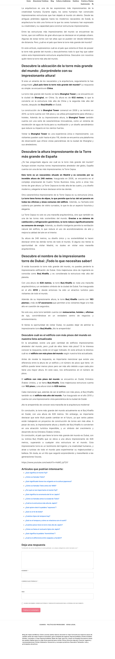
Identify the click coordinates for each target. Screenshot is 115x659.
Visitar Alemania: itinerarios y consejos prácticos (52, 642)
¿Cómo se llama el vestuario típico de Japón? (42, 529)
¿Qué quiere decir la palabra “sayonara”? (40, 507)
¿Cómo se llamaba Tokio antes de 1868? (40, 486)
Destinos (76, 1)
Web (23, 591)
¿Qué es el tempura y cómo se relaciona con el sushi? (45, 520)
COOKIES (42, 624)
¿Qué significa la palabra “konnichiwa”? (40, 533)
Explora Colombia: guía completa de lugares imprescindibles (59, 636)
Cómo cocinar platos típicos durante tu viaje (55, 634)
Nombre (25, 570)
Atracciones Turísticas (40, 1)
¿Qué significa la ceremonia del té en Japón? (42, 494)
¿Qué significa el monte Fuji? (36, 473)
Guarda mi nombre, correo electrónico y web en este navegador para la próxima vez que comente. (54, 603)
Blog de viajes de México (30, 634)
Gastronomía (85, 4)
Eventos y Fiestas (87, 1)
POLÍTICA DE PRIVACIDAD (56, 624)
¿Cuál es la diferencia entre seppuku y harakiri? (43, 538)
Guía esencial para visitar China (55, 640)
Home (29, 1)
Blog (52, 1)
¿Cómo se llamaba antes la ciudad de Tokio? (42, 499)
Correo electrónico (30, 581)
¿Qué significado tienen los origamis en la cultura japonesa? (48, 481)
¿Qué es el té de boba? (34, 512)
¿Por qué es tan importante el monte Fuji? (41, 490)
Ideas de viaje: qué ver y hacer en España (66, 638)
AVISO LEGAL (71, 624)
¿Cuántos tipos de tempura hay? (37, 516)
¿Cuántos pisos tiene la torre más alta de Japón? (44, 525)
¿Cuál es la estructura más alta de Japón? (41, 503)
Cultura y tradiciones (63, 1)
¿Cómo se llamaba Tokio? (35, 477)
